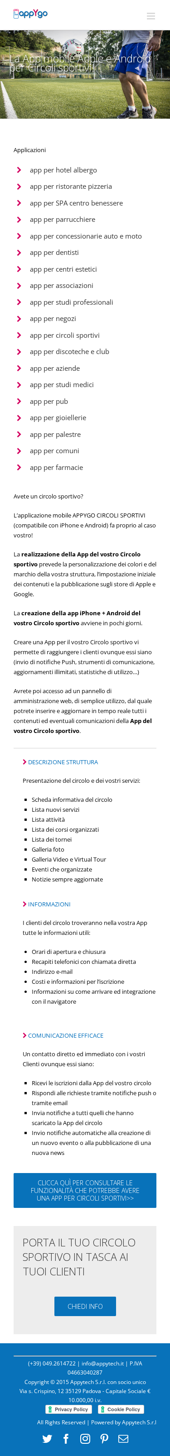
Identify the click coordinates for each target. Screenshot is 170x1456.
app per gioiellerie (58, 417)
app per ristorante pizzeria (71, 186)
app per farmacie (56, 467)
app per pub (49, 401)
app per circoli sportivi (65, 335)
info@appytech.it (103, 1363)
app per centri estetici (63, 268)
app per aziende (55, 368)
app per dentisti (54, 252)
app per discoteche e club (69, 351)
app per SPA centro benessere (76, 202)
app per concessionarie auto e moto (86, 235)
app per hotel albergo (63, 169)
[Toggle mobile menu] (151, 16)
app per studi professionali (71, 302)
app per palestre (55, 434)
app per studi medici (62, 384)
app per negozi (53, 318)
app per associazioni (61, 285)
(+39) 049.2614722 (52, 1363)
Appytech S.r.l (139, 1422)
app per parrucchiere (62, 219)
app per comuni (54, 450)
